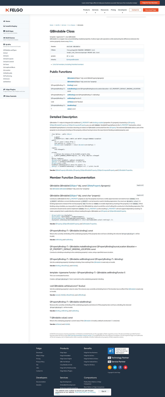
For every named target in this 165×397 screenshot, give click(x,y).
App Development (65, 382)
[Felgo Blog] (110, 367)
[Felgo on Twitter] (115, 367)
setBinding (71, 95)
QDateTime (61, 218)
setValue (70, 102)
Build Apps (10, 32)
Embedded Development (67, 385)
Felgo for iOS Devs (89, 365)
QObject (69, 134)
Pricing (113, 10)
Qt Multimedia (7, 73)
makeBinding (71, 89)
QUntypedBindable (72, 59)
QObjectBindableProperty (58, 125)
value (69, 109)
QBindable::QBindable (59, 189)
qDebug (54, 161)
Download (39, 352)
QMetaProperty (94, 185)
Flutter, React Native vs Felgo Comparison (92, 383)
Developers (122, 10)
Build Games (10, 38)
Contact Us (135, 10)
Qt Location (6, 70)
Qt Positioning (7, 76)
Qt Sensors (6, 79)
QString (60, 215)
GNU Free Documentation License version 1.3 (80, 335)
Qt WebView (7, 82)
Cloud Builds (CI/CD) (66, 365)
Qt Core (64, 25)
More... (71, 41)
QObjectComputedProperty (77, 125)
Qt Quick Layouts (8, 59)
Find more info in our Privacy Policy (75, 393)
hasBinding (69, 240)
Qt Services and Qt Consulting (69, 388)
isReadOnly (64, 266)
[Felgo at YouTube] (125, 367)
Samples (38, 385)
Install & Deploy (11, 26)
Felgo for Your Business (149, 3)
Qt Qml (5, 53)
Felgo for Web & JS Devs (91, 359)
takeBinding (71, 105)
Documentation (41, 382)
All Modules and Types (10, 50)
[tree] (14, 59)
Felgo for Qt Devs (89, 355)
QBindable (70, 78)
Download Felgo (150, 10)
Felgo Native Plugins (66, 371)
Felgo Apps (63, 352)
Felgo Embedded (65, 355)
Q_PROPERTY (85, 122)
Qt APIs (12, 45)
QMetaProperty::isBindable (64, 170)
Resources (105, 10)
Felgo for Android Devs (90, 362)
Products (86, 10)
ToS (37, 365)
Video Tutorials (10, 96)
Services (95, 10)
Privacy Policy (40, 362)
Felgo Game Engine (66, 359)
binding (70, 85)
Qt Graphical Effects (9, 67)
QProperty (131, 122)
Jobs (37, 368)
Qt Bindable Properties (125, 170)
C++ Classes (71, 25)
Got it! (104, 391)
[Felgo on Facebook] (120, 367)
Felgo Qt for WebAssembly (68, 368)
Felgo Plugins (14, 90)
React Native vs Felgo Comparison (94, 387)
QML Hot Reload (65, 362)
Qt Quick (5, 56)
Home (7, 21)
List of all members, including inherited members (68, 64)
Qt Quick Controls (8, 61)
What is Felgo (40, 355)
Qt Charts (6, 64)
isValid (75, 266)
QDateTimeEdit (56, 216)
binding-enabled (98, 122)
